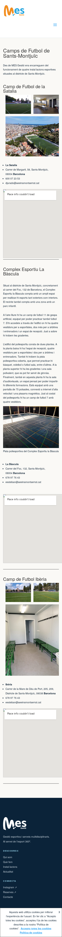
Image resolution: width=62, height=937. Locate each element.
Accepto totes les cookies (36, 928)
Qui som (7, 857)
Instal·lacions (10, 866)
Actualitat (8, 871)
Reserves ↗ (9, 892)
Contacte (8, 897)
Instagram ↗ (10, 887)
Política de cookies (31, 932)
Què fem (8, 862)
